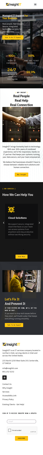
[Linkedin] (4, 377)
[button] (35, 4)
